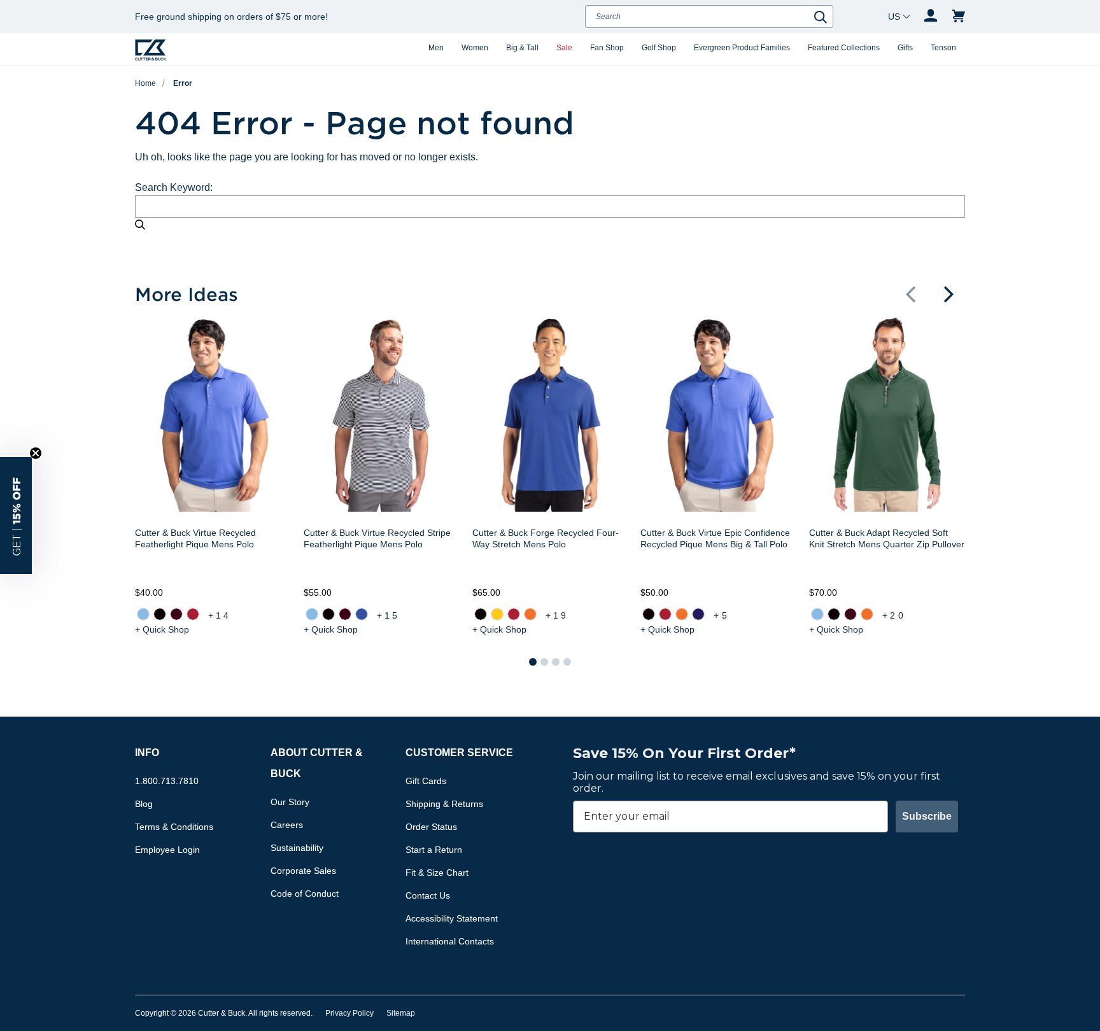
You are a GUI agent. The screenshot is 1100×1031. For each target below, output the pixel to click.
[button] (910, 294)
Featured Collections (844, 47)
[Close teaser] (35, 453)
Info (147, 752)
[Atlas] (143, 614)
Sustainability (297, 848)
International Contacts (449, 941)
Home (145, 83)
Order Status (431, 827)
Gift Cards (425, 781)
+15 (388, 615)
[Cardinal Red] (193, 614)
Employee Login (167, 850)
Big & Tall (522, 47)
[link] (143, 614)
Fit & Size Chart (437, 872)
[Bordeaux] (176, 614)
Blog (144, 804)
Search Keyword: (174, 187)
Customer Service (459, 752)
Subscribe (927, 816)
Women (475, 47)
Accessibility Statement (451, 918)
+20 (894, 615)
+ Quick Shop (162, 629)
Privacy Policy (349, 1013)
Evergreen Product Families (742, 47)
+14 (220, 615)
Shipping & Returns (444, 804)
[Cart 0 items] (958, 16)
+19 (557, 615)
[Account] (930, 16)
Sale (564, 47)
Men (436, 47)
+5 (721, 615)
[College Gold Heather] (496, 614)
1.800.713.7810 (167, 781)
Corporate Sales (303, 871)
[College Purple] (698, 614)
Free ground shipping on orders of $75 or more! (231, 16)
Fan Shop (607, 47)
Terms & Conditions (174, 827)
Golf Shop (659, 47)
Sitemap (400, 1013)
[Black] (160, 614)
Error (182, 83)
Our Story (290, 802)
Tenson (943, 47)
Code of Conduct (305, 893)
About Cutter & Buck (317, 763)
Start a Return (433, 850)
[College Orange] (530, 614)
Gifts (905, 47)
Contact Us (427, 895)
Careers (287, 825)
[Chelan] (361, 614)
